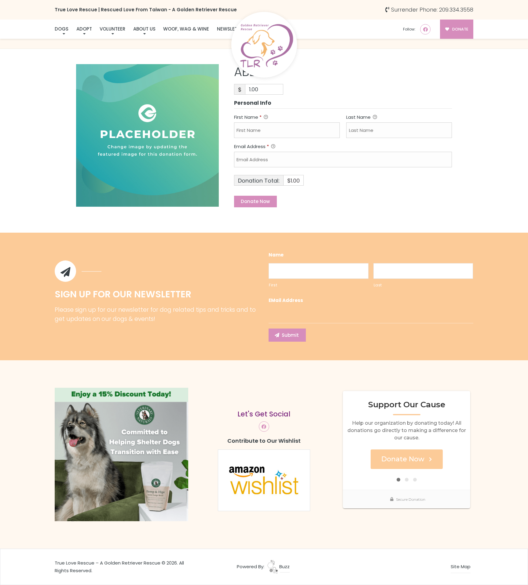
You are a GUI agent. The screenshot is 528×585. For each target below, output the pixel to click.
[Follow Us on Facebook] (425, 29)
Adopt (84, 29)
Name (276, 255)
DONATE (459, 29)
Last (378, 285)
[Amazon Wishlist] (264, 480)
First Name (248, 117)
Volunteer (112, 29)
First (273, 285)
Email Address (251, 146)
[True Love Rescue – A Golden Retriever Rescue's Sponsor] (121, 454)
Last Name (359, 117)
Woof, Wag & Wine (186, 29)
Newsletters (232, 29)
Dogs (61, 29)
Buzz (284, 566)
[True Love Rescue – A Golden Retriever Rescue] (264, 45)
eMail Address (286, 300)
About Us (144, 29)
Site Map (461, 566)
